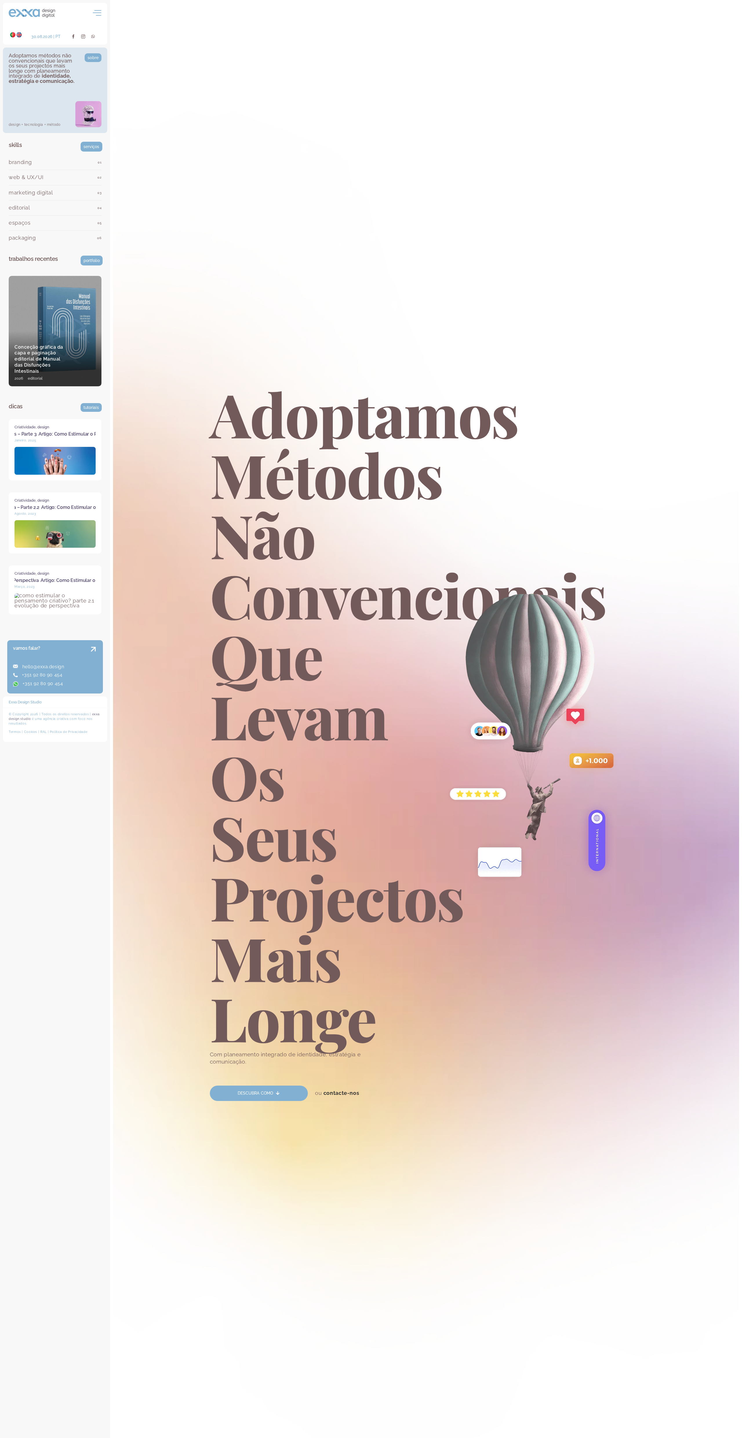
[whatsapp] (93, 36)
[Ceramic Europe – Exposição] (55, 331)
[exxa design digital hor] (32, 11)
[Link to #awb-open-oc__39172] (97, 13)
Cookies (30, 732)
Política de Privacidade (69, 732)
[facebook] (73, 36)
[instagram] (83, 36)
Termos (15, 732)
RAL (43, 732)
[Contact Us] (87, 667)
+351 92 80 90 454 (41, 675)
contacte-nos (341, 1093)
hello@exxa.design (42, 666)
